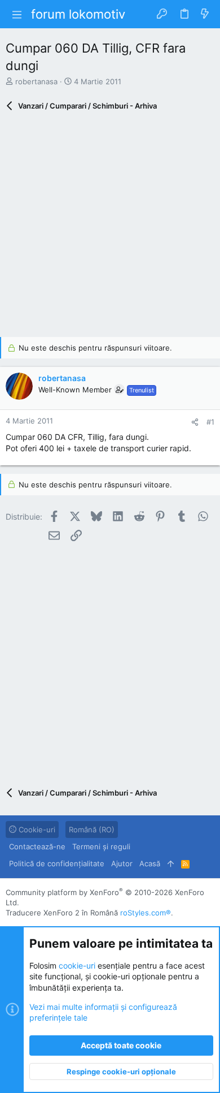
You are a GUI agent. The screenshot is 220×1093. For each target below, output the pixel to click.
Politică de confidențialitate (56, 863)
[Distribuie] (195, 422)
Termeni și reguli (101, 846)
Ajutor (122, 863)
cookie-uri (77, 965)
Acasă (149, 863)
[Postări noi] (204, 14)
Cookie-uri (35, 829)
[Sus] (171, 863)
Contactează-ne (37, 846)
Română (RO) (92, 829)
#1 (210, 421)
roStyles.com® (145, 912)
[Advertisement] (110, 226)
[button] (17, 14)
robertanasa (36, 81)
